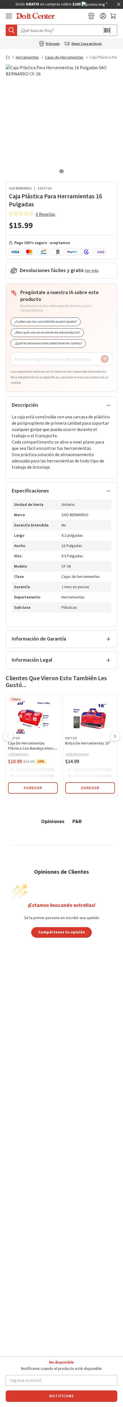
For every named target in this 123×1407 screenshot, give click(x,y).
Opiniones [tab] (52, 821)
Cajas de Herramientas (64, 57)
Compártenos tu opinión (61, 932)
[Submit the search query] (11, 30)
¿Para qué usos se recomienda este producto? (47, 332)
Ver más (92, 271)
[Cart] (113, 16)
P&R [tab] (77, 821)
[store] (91, 16)
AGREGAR (33, 788)
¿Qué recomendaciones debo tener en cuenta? (48, 343)
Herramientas (27, 57)
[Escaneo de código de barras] (107, 30)
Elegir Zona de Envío (87, 44)
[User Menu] (103, 16)
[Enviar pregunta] (105, 359)
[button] (8, 737)
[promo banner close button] (118, 4)
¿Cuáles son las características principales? (45, 321)
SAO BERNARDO (20, 188)
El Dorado (53, 44)
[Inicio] (10, 57)
